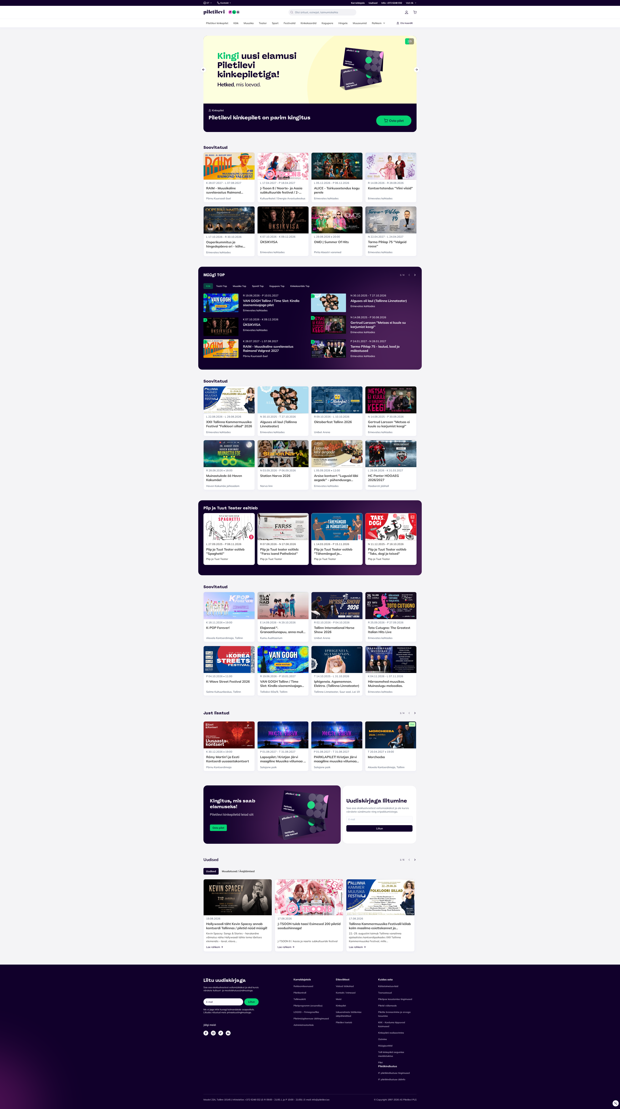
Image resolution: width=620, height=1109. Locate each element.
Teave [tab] (358, 531)
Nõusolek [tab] (261, 531)
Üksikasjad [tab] (310, 531)
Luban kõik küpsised (310, 559)
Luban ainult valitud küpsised (310, 567)
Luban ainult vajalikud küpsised (310, 575)
